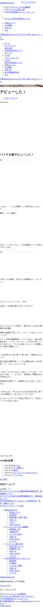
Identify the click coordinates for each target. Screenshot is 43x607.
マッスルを (17, 475)
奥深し (16, 470)
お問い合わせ (14, 525)
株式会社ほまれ (11, 510)
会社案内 (13, 515)
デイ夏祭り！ (18, 468)
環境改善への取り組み (18, 517)
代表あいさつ (10, 23)
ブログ (12, 522)
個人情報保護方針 (12, 72)
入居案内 (13, 563)
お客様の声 (13, 532)
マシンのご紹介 (15, 534)
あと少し (17, 465)
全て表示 (3, 479)
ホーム (7, 43)
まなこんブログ (11, 98)
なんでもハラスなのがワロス (25, 473)
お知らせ (8, 28)
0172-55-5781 (20, 34)
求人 (6, 30)
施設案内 (13, 561)
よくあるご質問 (15, 566)
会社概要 (8, 25)
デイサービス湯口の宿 (14, 544)
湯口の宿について (16, 546)
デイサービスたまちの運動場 (16, 527)
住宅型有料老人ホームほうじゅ (17, 558)
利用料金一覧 (14, 529)
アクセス (13, 541)
